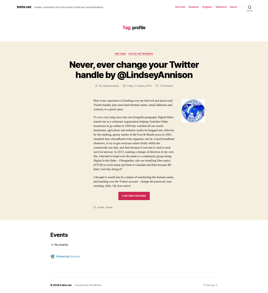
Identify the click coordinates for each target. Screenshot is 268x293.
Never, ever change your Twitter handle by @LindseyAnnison (134, 69)
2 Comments (166, 85)
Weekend (221, 6)
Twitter (109, 207)
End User (180, 6)
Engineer (207, 6)
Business (194, 6)
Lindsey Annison (110, 85)
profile (100, 207)
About (233, 6)
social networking (141, 54)
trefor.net (24, 7)
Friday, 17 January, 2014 (139, 85)
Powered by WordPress (88, 285)
